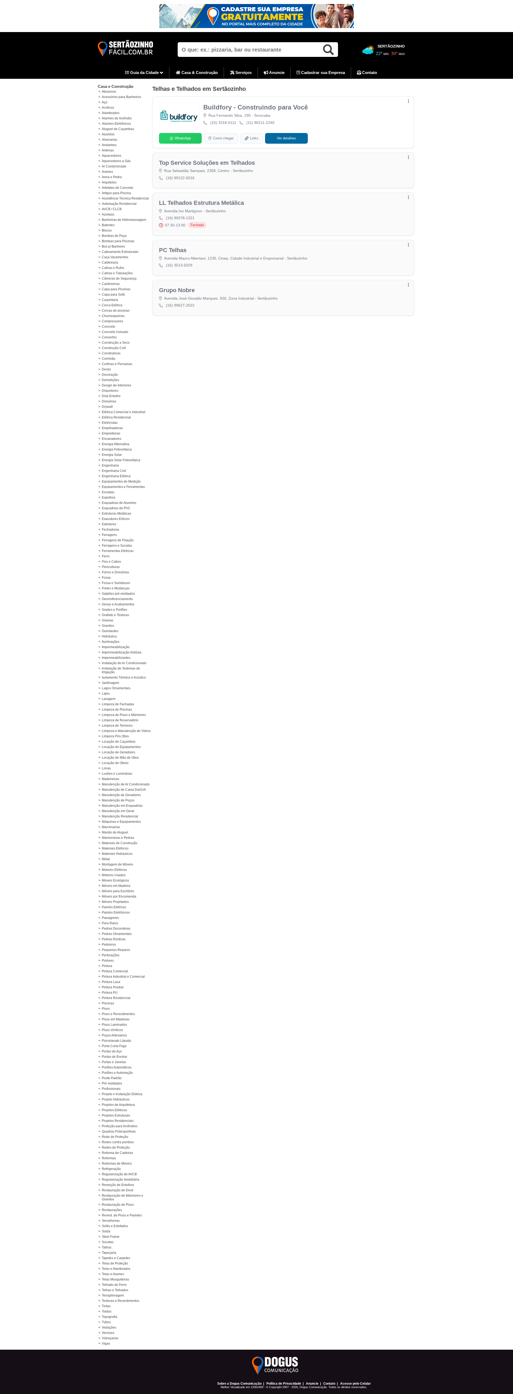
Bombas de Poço (114, 236)
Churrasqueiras (113, 316)
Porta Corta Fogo (114, 1046)
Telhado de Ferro (114, 1285)
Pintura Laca (111, 982)
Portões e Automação (117, 1073)
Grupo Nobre (177, 290)
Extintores (109, 524)
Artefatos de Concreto (117, 188)
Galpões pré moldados (118, 594)
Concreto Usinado (115, 332)
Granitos (108, 626)
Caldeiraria (110, 262)
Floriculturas (111, 567)
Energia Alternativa (115, 444)
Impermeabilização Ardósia (121, 652)
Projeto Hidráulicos (116, 1099)
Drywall (107, 407)
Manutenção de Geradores (121, 795)
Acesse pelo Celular (355, 1383)
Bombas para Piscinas (118, 241)
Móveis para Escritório (118, 891)
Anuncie (276, 72)
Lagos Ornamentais (116, 688)
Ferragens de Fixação (118, 540)
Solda (106, 1231)
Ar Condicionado (114, 166)
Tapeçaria (109, 1253)
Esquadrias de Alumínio (119, 503)
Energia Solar (112, 455)
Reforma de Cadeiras (117, 1153)
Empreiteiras (111, 433)
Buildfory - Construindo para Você (255, 107)
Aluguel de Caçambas (118, 129)
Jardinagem (110, 683)
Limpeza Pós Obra (115, 736)
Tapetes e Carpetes (116, 1258)
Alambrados (110, 113)
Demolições (110, 380)
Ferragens (109, 535)
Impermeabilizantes (116, 658)
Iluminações (110, 642)
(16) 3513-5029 (179, 265)
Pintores (108, 960)
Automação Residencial (119, 204)
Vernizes (108, 1333)
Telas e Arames (113, 1274)
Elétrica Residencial (116, 417)
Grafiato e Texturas (115, 615)
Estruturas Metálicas (116, 513)
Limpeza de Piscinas (117, 709)
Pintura (107, 966)
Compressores (112, 321)
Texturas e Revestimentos (120, 1301)
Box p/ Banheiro (113, 246)
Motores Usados (114, 875)
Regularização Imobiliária (120, 1179)
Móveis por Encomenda (119, 896)
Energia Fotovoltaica (117, 449)
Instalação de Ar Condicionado (124, 663)
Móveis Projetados (115, 902)
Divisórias (109, 401)
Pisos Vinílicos (112, 1030)
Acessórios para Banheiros (121, 97)
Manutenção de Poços (118, 800)
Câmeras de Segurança (119, 278)
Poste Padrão (112, 1078)
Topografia (109, 1317)
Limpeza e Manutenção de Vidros (126, 731)
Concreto (108, 326)
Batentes (108, 225)
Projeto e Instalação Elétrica (122, 1094)
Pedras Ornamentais (117, 934)
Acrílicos (108, 107)
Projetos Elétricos (114, 1110)
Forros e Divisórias (115, 572)
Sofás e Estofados (115, 1226)
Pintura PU (110, 992)
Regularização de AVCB (119, 1174)
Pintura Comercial (115, 971)
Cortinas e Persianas (117, 364)
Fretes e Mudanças (116, 588)
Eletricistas (110, 423)
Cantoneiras (111, 284)
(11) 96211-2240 (260, 122)
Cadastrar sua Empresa (322, 72)
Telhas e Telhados (115, 1290)
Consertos (109, 337)
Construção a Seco (116, 342)
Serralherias (111, 1221)
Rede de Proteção (115, 1137)
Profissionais (111, 1089)
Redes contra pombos (118, 1142)
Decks (106, 369)
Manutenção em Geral (118, 811)
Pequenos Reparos (116, 950)
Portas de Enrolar (114, 1057)
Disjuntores (110, 391)
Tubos (106, 1322)
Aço (104, 102)
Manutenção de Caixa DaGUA (124, 790)
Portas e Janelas (114, 1062)
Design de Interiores (116, 385)
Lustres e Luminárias (117, 774)
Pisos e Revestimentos (118, 1014)
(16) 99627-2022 (180, 305)
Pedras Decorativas (116, 928)
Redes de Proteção (116, 1147)
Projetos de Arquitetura (118, 1105)
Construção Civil (114, 348)
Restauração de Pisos (118, 1205)
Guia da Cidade (144, 72)
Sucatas (108, 1242)
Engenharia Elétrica (116, 476)
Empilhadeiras (112, 428)
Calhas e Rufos (113, 268)
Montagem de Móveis (117, 864)
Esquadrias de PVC (116, 508)
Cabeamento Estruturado (120, 252)
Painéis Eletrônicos (116, 912)
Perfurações (110, 955)
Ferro (106, 556)
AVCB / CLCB (112, 209)
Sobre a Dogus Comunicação (239, 1383)
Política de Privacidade (283, 1383)
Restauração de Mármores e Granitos (122, 1197)
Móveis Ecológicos (115, 880)
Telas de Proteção (115, 1263)
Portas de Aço (112, 1051)
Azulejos (108, 214)
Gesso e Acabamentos (118, 604)
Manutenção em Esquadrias (122, 806)
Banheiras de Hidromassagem (124, 220)
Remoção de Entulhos (118, 1185)
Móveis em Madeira (116, 886)
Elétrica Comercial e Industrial (123, 412)
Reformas (109, 1158)
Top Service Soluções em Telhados (207, 162)
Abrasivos (109, 91)
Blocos (107, 230)
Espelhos (108, 497)
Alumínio (108, 134)
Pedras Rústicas (114, 939)
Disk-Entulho (111, 396)
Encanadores (111, 439)
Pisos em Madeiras (116, 1019)
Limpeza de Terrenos (117, 725)
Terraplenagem (113, 1295)
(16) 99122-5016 (180, 178)
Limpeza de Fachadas (118, 704)
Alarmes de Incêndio (117, 118)
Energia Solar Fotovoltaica (121, 460)
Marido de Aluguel (115, 832)
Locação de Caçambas (118, 741)
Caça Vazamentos (115, 257)
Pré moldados (112, 1083)
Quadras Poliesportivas (119, 1131)
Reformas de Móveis (117, 1163)
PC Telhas (172, 250)
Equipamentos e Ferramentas (123, 487)
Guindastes (110, 631)
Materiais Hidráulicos (117, 854)
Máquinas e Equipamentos (121, 822)
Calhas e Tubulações (117, 273)
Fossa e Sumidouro (116, 583)
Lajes (106, 693)
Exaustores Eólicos (116, 519)
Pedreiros (109, 944)
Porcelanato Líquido (116, 1041)
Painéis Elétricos (114, 907)
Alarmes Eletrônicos (116, 124)
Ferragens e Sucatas (117, 545)
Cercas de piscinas (116, 310)
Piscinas (108, 1003)
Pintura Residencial (116, 998)
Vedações (109, 1327)
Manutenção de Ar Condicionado (126, 784)
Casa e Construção (115, 86)
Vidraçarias (110, 1338)
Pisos (106, 1009)
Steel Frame (110, 1237)
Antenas (108, 150)
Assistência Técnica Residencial (125, 198)
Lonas (106, 768)
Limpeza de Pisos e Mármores (124, 715)
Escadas (108, 492)
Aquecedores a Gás (116, 161)
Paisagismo (110, 918)
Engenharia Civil (114, 471)
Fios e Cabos (111, 561)
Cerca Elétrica (112, 305)
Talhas (106, 1247)
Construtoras (111, 353)
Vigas (106, 1343)
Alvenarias (109, 140)
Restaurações (112, 1210)
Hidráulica (109, 636)
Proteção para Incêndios (119, 1126)
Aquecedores (111, 156)
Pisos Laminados (114, 1025)
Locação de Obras (115, 763)
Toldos (106, 1311)
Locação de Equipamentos (121, 747)
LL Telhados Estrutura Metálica (201, 202)
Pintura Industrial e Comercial (123, 976)
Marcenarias (111, 827)
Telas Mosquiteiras (115, 1279)
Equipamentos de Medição (121, 481)
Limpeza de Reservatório (120, 720)
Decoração (110, 375)
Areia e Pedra (112, 177)
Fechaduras (110, 529)
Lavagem (108, 699)
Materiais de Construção (119, 843)
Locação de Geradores (118, 752)
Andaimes (109, 145)
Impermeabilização (116, 647)
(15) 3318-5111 (223, 122)
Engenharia (110, 465)
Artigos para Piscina (116, 193)
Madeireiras (110, 779)
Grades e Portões (114, 610)
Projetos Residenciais (118, 1121)
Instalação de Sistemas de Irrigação (121, 670)
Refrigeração (111, 1169)
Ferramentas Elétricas (118, 551)
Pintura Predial (112, 987)
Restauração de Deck (117, 1190)
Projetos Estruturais (116, 1115)
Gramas (107, 620)
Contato (369, 72)
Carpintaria (110, 300)
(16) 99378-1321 (180, 218)
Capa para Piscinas (116, 289)
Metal (106, 859)
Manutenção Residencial (120, 816)
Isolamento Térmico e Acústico (124, 677)
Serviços (243, 72)
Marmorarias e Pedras (118, 838)
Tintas (106, 1306)
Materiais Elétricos (115, 848)
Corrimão (108, 359)
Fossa (106, 577)
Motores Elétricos (114, 870)
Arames (107, 172)
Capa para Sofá (113, 294)
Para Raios (110, 923)
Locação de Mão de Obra (120, 757)
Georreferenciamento (117, 599)
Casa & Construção (199, 72)
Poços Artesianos (114, 1035)
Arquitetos (109, 182)
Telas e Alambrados (116, 1269)
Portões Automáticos (116, 1067)
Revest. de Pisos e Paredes (122, 1215)
